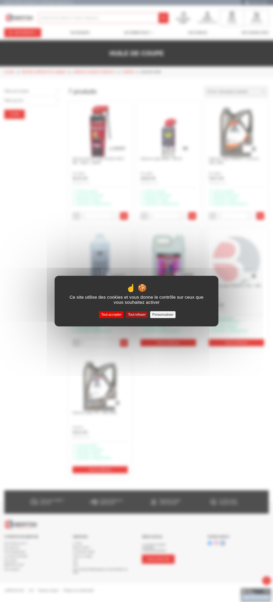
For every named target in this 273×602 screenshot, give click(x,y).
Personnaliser (162, 314)
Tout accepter (111, 314)
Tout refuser (137, 314)
